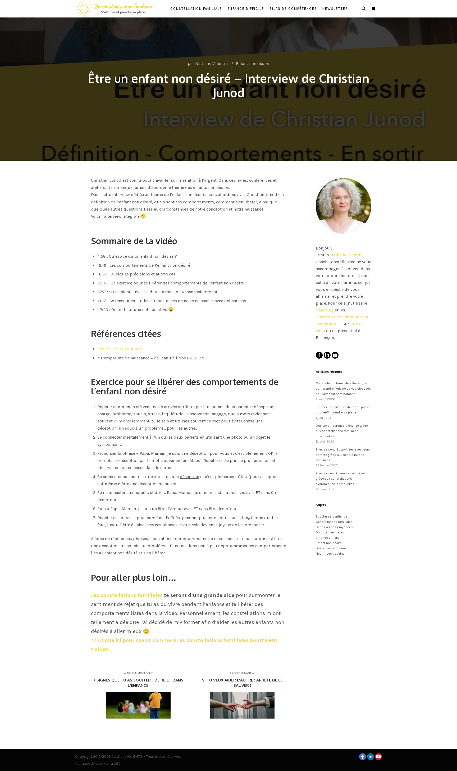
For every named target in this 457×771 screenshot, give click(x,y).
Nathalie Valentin (346, 254)
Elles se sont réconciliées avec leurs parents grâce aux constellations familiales (343, 455)
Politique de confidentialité (97, 763)
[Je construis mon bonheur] (114, 8)
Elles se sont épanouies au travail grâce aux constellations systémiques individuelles (340, 478)
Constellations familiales (334, 522)
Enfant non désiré (252, 63)
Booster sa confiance (331, 516)
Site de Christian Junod (119, 348)
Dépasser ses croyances (334, 527)
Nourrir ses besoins (330, 553)
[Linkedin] (327, 355)
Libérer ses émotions (331, 548)
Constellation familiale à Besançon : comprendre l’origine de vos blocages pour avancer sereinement (343, 388)
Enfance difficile (328, 538)
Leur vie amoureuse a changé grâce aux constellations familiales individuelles (342, 431)
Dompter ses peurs (330, 532)
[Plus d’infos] (373, 8)
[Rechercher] (363, 8)
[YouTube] (335, 355)
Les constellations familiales (127, 595)
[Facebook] (319, 355)
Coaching (325, 310)
